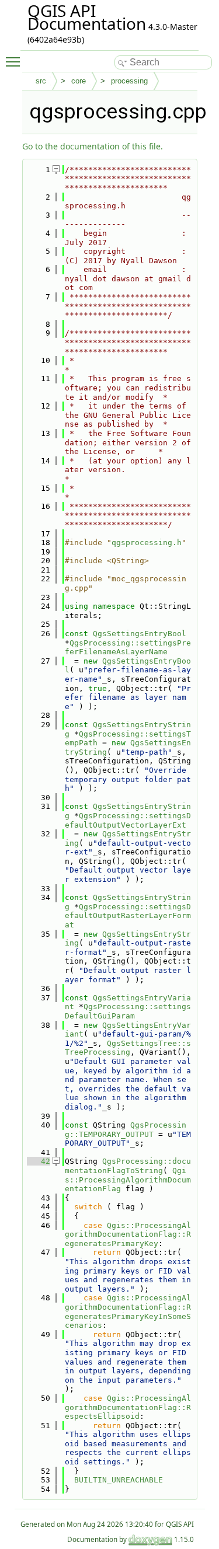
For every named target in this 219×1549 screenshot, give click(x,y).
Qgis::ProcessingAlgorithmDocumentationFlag (128, 1179)
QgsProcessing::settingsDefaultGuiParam (128, 1011)
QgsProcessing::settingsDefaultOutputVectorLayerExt (128, 820)
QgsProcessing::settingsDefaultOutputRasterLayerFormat (128, 915)
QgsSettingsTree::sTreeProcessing (128, 1048)
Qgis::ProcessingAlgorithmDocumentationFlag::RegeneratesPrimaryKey (128, 1234)
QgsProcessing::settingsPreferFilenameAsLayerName (128, 648)
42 (38, 1161)
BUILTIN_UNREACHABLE (118, 1479)
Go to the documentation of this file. (92, 146)
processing (129, 80)
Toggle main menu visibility (15, 61)
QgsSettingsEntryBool (139, 633)
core (78, 80)
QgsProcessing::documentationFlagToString (128, 1166)
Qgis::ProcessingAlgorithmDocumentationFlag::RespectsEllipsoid (128, 1407)
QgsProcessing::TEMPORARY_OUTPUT (125, 1130)
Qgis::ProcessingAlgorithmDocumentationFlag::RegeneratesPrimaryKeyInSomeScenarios (128, 1311)
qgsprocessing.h (147, 542)
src (41, 80)
